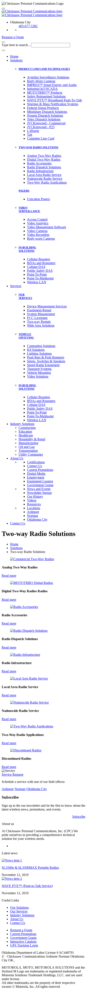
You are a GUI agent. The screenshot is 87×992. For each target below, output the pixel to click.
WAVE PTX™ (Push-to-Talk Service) (27, 886)
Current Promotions (40, 470)
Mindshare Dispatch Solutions (47, 111)
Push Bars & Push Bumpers (45, 357)
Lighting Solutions (39, 353)
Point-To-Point (37, 274)
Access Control (37, 219)
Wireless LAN (36, 282)
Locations (33, 508)
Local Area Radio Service (44, 175)
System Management (41, 314)
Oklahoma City (37, 519)
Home (14, 56)
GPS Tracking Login (24, 945)
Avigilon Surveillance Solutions (48, 77)
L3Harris (33, 131)
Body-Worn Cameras (41, 81)
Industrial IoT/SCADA (42, 89)
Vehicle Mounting (39, 372)
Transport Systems (39, 369)
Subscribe (78, 816)
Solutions (16, 60)
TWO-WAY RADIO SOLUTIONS (38, 147)
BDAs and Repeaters (41, 263)
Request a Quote (13, 37)
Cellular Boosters (38, 259)
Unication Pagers (38, 199)
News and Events (38, 489)
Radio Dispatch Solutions (44, 167)
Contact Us (34, 466)
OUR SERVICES (25, 296)
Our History (35, 496)
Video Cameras (37, 231)
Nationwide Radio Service (44, 178)
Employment (35, 477)
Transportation (28, 450)
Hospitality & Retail (32, 439)
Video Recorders (38, 235)
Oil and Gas (27, 447)
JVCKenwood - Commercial (46, 123)
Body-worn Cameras (41, 238)
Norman (32, 515)
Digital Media (36, 473)
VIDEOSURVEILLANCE (29, 209)
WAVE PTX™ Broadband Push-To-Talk (54, 100)
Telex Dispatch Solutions (43, 119)
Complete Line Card (40, 138)
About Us (16, 458)
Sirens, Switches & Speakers (46, 361)
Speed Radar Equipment (43, 365)
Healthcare (26, 435)
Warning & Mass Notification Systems (52, 104)
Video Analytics (37, 223)
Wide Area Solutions (40, 325)
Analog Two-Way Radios (44, 155)
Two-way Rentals (39, 321)
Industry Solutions (22, 424)
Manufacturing (28, 443)
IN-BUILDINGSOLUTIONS (27, 249)
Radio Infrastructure (40, 171)
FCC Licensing (37, 318)
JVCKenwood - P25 (40, 127)
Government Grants (40, 485)
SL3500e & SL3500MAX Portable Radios (30, 867)
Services (15, 286)
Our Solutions (19, 907)
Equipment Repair (39, 310)
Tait (29, 134)
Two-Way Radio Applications (47, 182)
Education (25, 431)
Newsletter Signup (39, 493)
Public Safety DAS (40, 270)
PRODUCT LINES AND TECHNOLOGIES (44, 69)
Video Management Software (46, 227)
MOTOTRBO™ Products (44, 92)
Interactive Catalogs (23, 941)
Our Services (18, 911)
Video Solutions (37, 376)
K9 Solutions (36, 349)
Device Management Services (47, 306)
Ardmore (33, 512)
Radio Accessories (39, 163)
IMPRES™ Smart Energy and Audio (52, 85)
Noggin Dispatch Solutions (45, 115)
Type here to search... (16, 45)
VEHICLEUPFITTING (26, 336)
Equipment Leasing (40, 481)
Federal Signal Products (43, 108)
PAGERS (24, 190)
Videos (31, 500)
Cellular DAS (36, 267)
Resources (34, 504)
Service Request (12, 774)
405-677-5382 (28, 26)
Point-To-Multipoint (40, 278)
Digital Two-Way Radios (43, 159)
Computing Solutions (41, 346)
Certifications (36, 462)
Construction (27, 427)
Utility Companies (31, 454)
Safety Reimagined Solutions (46, 96)
